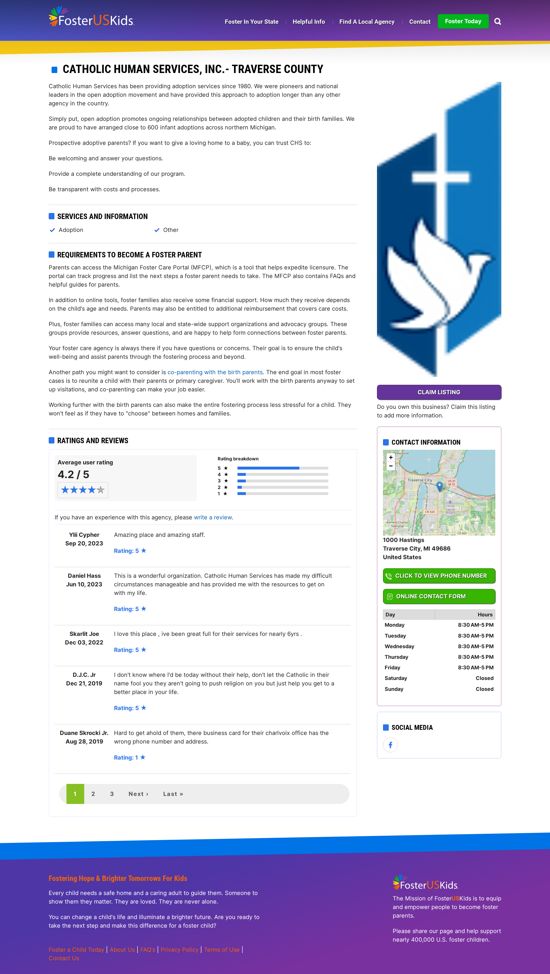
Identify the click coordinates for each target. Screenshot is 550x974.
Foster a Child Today (76, 949)
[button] (439, 487)
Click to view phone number (441, 575)
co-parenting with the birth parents (215, 372)
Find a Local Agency (367, 21)
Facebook (390, 745)
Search (497, 21)
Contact (420, 21)
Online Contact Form (431, 596)
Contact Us (64, 958)
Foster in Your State (251, 21)
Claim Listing (439, 392)
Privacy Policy (180, 949)
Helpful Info (309, 21)
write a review (213, 517)
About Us (122, 949)
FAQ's (147, 949)
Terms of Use (222, 949)
